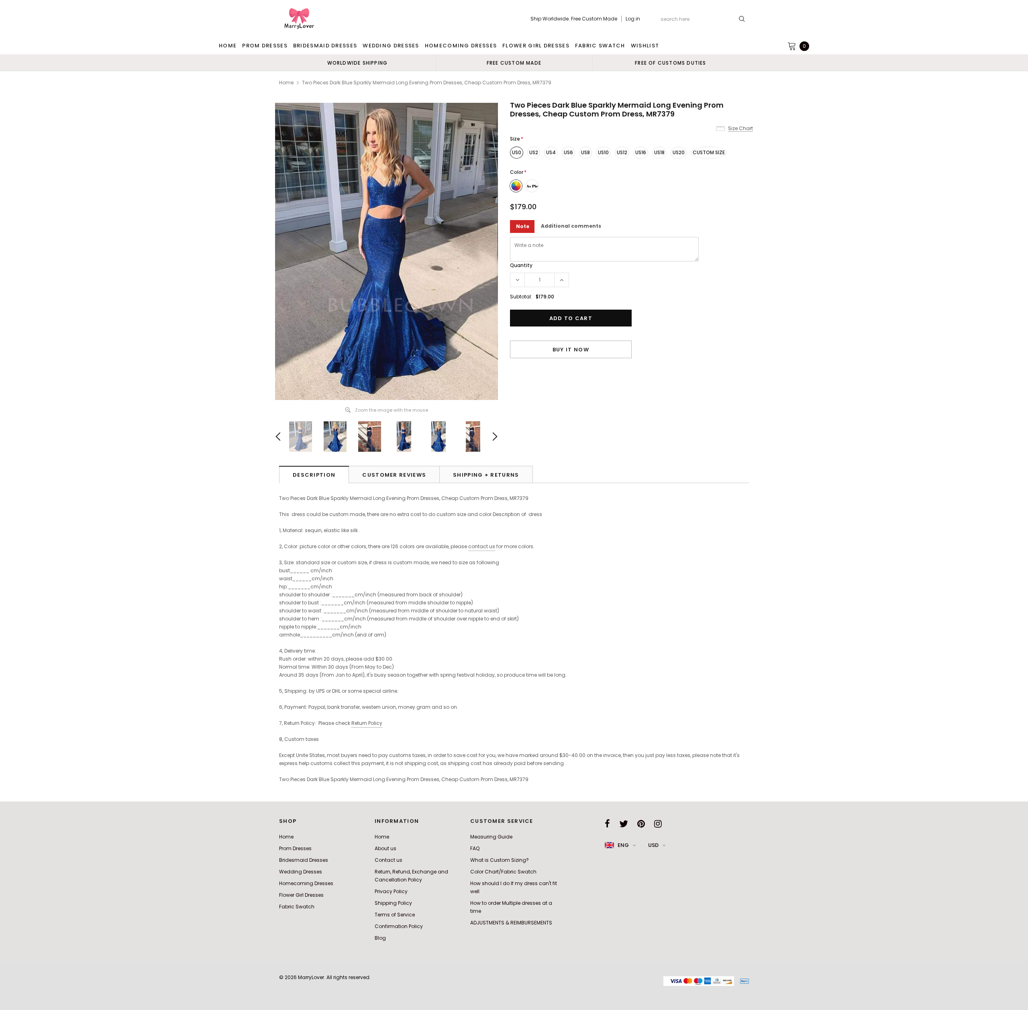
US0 (516, 152)
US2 (533, 152)
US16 (640, 152)
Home (286, 82)
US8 (585, 152)
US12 (622, 152)
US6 (568, 152)
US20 (679, 152)
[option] (357, 63)
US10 (603, 152)
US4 (551, 152)
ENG (623, 845)
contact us (481, 546)
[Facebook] (607, 823)
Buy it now (571, 349)
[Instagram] (658, 823)
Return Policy (366, 723)
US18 (659, 152)
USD (653, 845)
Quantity (521, 265)
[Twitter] (623, 823)
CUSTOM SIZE (709, 152)
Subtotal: (521, 296)
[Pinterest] (641, 823)
